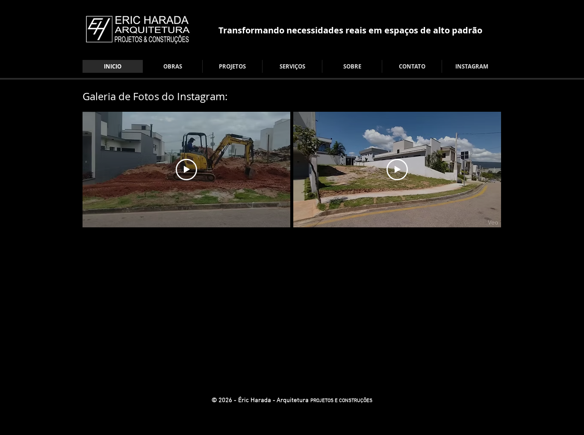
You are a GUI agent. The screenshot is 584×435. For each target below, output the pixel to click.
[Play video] (186, 169)
